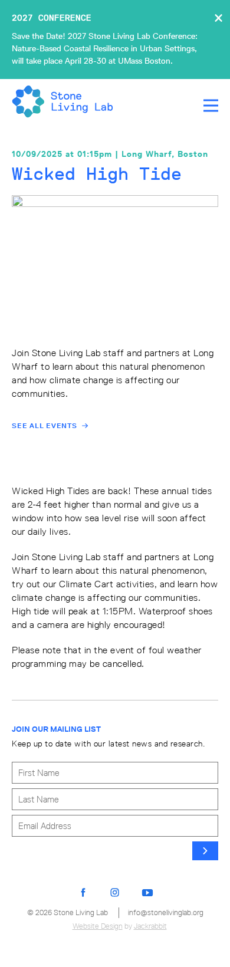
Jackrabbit (150, 926)
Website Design (98, 926)
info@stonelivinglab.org (165, 912)
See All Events (44, 426)
